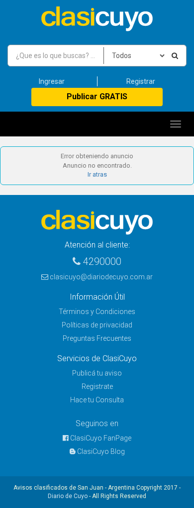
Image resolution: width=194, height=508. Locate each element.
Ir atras (97, 174)
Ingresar (52, 81)
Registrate (97, 386)
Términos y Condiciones (97, 312)
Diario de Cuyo (68, 496)
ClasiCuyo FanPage (100, 438)
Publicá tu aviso (97, 373)
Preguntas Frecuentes (97, 338)
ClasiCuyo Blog (100, 451)
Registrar (140, 81)
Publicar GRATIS (97, 96)
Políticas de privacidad (97, 325)
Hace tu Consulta (97, 400)
